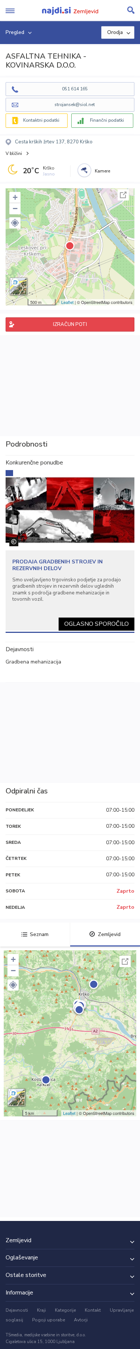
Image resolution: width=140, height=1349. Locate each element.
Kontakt (93, 1310)
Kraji (41, 1310)
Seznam (39, 934)
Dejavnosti (17, 1310)
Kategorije (65, 1310)
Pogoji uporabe (48, 1320)
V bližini (14, 153)
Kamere (102, 171)
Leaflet (67, 302)
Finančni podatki (107, 120)
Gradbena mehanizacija (33, 661)
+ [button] (15, 197)
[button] (15, 223)
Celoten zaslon (123, 195)
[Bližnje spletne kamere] (84, 170)
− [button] (15, 208)
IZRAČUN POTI (70, 324)
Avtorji (81, 1320)
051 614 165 (75, 89)
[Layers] (18, 286)
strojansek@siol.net (75, 105)
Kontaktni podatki (41, 120)
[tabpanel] (70, 550)
